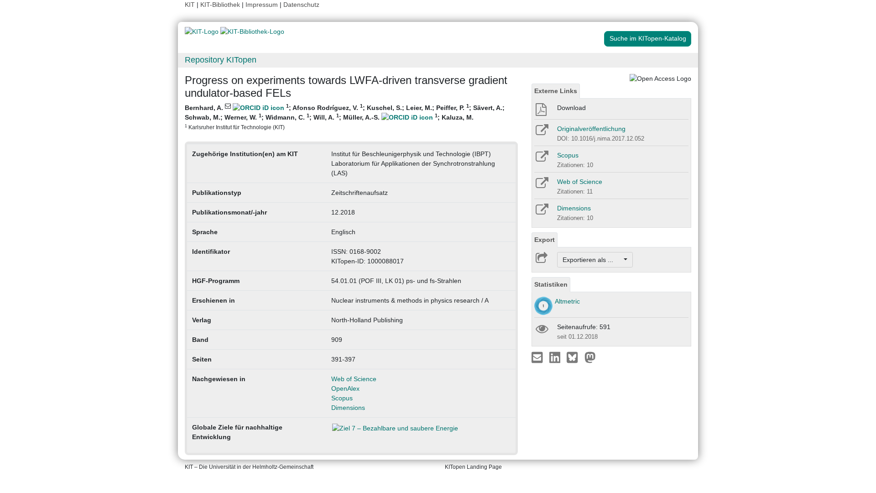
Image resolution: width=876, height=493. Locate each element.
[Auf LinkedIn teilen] (556, 357)
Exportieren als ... (592, 259)
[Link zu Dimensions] (541, 212)
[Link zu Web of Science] (541, 185)
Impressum (261, 4)
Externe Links (555, 90)
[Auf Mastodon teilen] (590, 357)
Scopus (342, 398)
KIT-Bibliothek (221, 4)
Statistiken (551, 284)
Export (544, 239)
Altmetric (567, 301)
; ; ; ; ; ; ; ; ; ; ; (345, 116)
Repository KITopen (220, 59)
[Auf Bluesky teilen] (575, 357)
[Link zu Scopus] (541, 159)
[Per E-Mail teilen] (538, 357)
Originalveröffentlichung (591, 128)
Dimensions (348, 407)
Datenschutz (301, 4)
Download (571, 107)
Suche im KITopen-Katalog (648, 38)
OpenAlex (345, 388)
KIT (190, 4)
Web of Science (353, 379)
